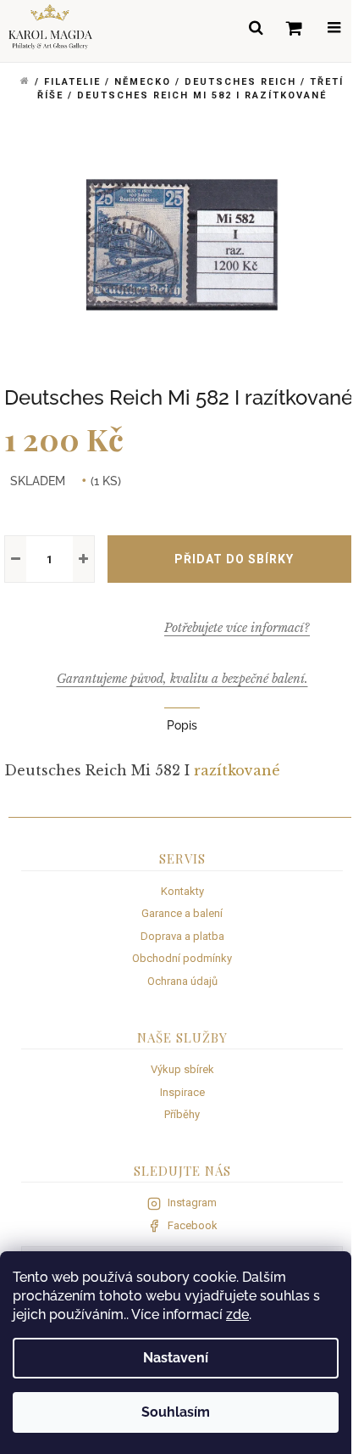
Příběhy (182, 1114)
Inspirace (182, 1092)
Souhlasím (175, 1412)
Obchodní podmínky (182, 958)
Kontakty (182, 891)
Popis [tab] (182, 725)
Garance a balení (182, 913)
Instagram (192, 1202)
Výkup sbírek (182, 1069)
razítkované (237, 770)
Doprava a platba (182, 936)
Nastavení (175, 1358)
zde (237, 1314)
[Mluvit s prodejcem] (237, 627)
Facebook (193, 1225)
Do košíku (234, 559)
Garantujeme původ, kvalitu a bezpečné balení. (182, 678)
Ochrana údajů (182, 981)
